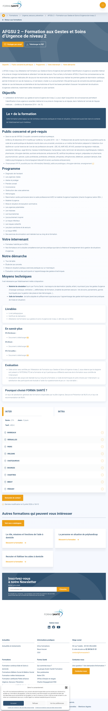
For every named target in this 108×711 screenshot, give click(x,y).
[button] (66, 687)
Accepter (13, 703)
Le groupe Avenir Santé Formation (49, 669)
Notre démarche (69, 65)
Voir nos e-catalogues (13, 523)
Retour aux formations (13, 20)
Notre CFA (41, 675)
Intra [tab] (61, 411)
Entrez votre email (14, 585)
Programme (40, 65)
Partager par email (14, 44)
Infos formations (43, 646)
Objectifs (5, 65)
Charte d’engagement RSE (46, 682)
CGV (38, 653)
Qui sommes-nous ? (44, 666)
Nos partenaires (43, 672)
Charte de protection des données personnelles (21, 707)
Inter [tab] (8, 411)
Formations (13, 16)
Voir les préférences (57, 703)
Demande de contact (12, 498)
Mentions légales (84, 707)
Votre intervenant (54, 65)
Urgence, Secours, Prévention (13, 682)
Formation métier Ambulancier (13, 675)
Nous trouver (42, 649)
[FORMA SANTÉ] (12, 9)
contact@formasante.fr (81, 653)
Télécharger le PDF (36, 44)
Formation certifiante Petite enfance (15, 679)
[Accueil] (3, 15)
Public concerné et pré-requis (22, 65)
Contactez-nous (81, 671)
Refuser (35, 703)
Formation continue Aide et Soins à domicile (15, 667)
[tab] (102, 432)
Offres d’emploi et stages (46, 679)
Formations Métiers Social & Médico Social (18, 672)
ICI (93, 163)
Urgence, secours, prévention (32, 16)
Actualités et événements (11, 646)
